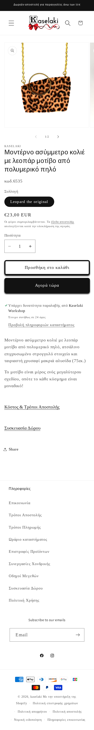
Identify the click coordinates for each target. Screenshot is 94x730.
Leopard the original (29, 201)
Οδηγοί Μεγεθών (24, 576)
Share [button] (14, 449)
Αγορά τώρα (47, 285)
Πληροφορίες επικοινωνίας (66, 719)
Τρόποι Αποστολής (25, 515)
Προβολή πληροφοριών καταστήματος (41, 325)
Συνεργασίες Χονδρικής (29, 564)
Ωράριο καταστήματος (28, 539)
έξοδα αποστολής (62, 221)
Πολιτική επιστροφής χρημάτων (55, 703)
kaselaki (36, 696)
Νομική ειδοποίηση (28, 719)
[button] (11, 23)
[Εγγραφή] (78, 635)
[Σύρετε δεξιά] (58, 137)
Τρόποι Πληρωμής (25, 527)
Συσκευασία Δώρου (22, 428)
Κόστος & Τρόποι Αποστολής (31, 406)
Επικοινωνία (19, 503)
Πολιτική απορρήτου (32, 711)
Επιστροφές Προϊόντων (29, 551)
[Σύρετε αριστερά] (36, 137)
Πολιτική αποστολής (67, 711)
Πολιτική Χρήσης (24, 600)
